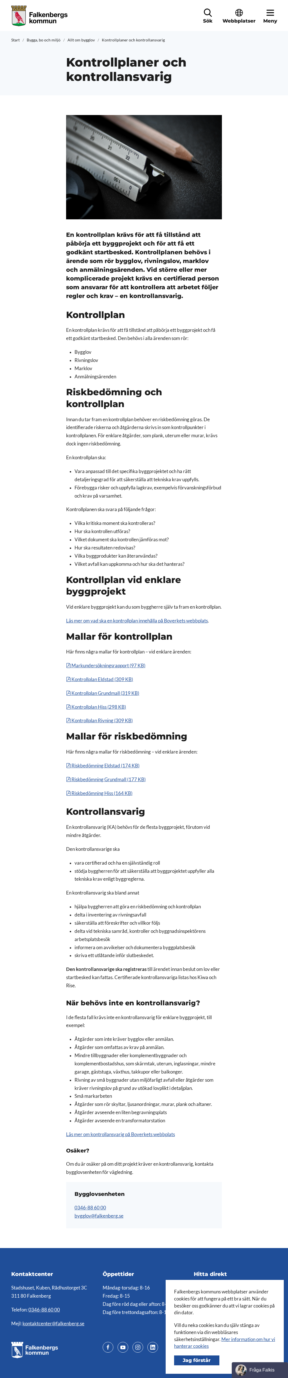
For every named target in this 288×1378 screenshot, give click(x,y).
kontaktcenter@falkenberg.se (53, 1323)
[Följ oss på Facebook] (108, 1347)
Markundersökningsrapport (108, 665)
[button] (207, 12)
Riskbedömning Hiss (101, 793)
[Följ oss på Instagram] (137, 1347)
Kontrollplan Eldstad (102, 679)
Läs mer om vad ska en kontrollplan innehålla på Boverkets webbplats (137, 621)
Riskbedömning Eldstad (105, 765)
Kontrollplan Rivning (102, 720)
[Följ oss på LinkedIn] (152, 1347)
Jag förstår (197, 1360)
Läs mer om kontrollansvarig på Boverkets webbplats (120, 1134)
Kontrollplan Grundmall (105, 693)
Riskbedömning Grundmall (108, 779)
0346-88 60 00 (90, 1208)
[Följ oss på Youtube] (123, 1347)
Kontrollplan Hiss (98, 707)
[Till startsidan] (40, 16)
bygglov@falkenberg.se (99, 1216)
